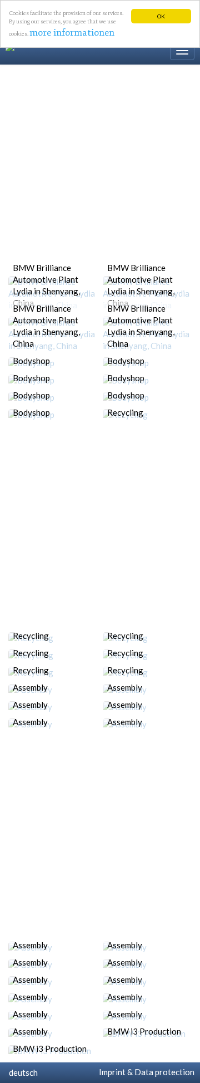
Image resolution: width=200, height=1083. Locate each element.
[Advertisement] (100, 170)
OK (161, 16)
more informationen (71, 32)
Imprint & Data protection (145, 1072)
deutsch (22, 1072)
